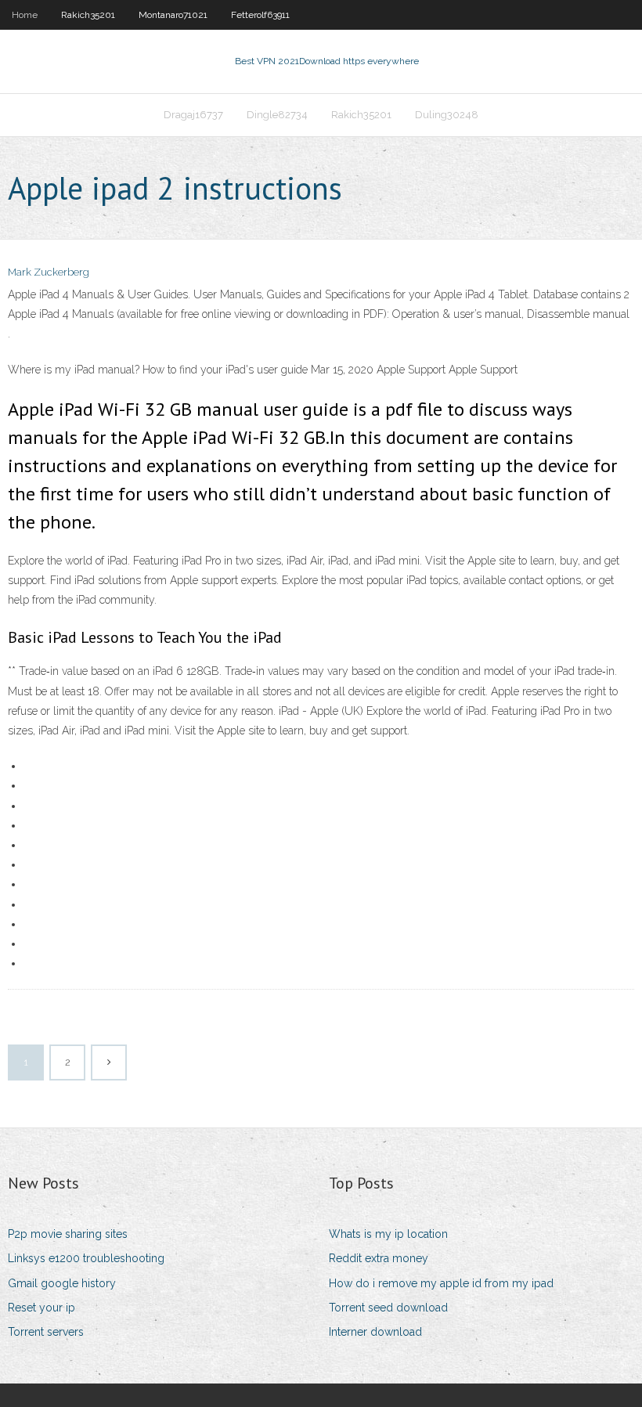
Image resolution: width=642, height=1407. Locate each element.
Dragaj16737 (193, 115)
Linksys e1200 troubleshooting (86, 1258)
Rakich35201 (88, 14)
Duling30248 (446, 115)
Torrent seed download (388, 1307)
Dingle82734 (277, 115)
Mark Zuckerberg (48, 272)
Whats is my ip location (388, 1234)
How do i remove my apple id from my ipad (441, 1283)
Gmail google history (62, 1283)
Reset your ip (41, 1307)
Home (25, 14)
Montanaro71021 (173, 14)
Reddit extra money (378, 1258)
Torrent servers (46, 1332)
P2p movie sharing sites (68, 1234)
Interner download (375, 1332)
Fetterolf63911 (260, 14)
